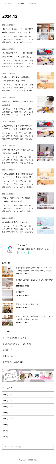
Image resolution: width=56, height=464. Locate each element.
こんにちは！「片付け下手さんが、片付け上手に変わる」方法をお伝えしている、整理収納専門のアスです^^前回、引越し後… (17, 136)
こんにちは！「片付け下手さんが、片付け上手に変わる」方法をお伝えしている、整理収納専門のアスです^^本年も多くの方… (17, 229)
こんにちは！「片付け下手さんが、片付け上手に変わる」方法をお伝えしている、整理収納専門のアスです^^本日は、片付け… (17, 63)
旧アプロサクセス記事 (13, 362)
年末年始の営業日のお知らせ (14, 222)
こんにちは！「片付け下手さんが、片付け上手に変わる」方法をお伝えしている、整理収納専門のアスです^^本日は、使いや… (17, 39)
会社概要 (21, 3)
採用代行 (8, 350)
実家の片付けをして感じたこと (27, 304)
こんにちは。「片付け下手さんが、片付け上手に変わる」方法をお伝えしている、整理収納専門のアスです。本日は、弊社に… (17, 112)
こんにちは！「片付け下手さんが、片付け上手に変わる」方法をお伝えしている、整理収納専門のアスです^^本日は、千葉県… (17, 184)
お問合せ (33, 3)
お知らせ (8, 356)
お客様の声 (20, 292)
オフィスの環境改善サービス (15, 337)
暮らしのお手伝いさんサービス (17, 344)
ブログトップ (8, 3)
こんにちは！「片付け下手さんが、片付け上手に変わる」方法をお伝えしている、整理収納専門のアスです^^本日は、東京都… (17, 87)
